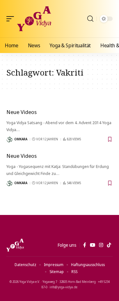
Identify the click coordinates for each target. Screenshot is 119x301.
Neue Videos (21, 112)
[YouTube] (92, 245)
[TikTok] (109, 245)
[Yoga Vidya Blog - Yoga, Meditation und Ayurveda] (34, 18)
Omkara (20, 139)
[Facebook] (85, 245)
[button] (11, 18)
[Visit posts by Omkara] (9, 139)
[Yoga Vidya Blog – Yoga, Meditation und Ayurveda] (15, 245)
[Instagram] (101, 245)
